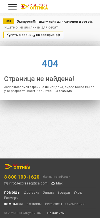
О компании (74, 204)
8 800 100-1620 (21, 177)
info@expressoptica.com (28, 183)
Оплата (48, 193)
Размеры (11, 198)
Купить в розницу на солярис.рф (33, 35)
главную (65, 91)
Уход (78, 193)
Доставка (31, 193)
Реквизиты (53, 204)
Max (59, 183)
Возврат (64, 193)
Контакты (34, 204)
